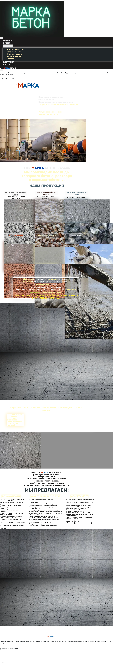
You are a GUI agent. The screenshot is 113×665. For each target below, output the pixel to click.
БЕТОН (7, 46)
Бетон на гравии (14, 52)
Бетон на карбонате (15, 49)
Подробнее (4, 78)
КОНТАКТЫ (8, 65)
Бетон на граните (14, 54)
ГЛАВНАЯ (8, 40)
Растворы (11, 59)
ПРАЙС (6, 43)
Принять (12, 78)
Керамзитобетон (14, 56)
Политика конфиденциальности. (9, 645)
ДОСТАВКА (8, 62)
